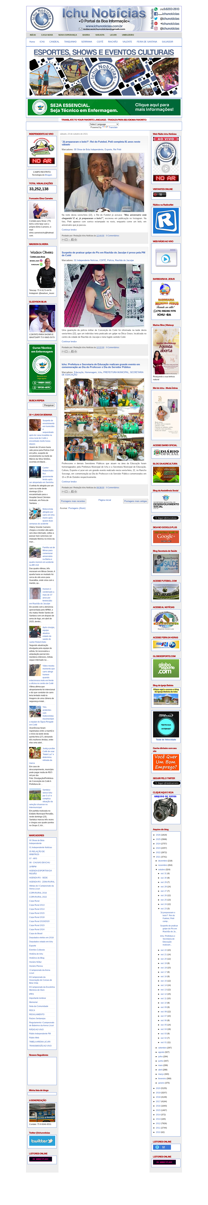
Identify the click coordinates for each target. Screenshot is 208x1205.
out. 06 (164, 1020)
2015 (158, 1110)
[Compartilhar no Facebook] (72, 239)
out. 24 (164, 904)
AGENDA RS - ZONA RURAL (42, 882)
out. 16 (164, 976)
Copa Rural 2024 (37, 929)
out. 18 (164, 968)
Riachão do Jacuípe (124, 260)
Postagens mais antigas (135, 501)
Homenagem (91, 372)
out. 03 (164, 1033)
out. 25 (164, 900)
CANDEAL (54, 42)
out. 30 (164, 878)
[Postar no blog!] (66, 239)
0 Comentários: (112, 236)
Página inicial (104, 500)
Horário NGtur (35, 962)
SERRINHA (86, 42)
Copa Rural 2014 (37, 909)
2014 (158, 1115)
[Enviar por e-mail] (63, 239)
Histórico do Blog (36, 958)
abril (160, 1070)
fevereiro (162, 1078)
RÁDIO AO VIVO (36, 1029)
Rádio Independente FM (40, 1033)
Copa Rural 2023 (37, 925)
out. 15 (164, 981)
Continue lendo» (69, 230)
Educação (79, 372)
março (161, 1074)
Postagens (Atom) (76, 508)
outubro (162, 869)
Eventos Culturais (37, 950)
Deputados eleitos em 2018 (41, 937)
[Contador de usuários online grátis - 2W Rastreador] (164, 1164)
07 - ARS (33, 858)
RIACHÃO (113, 42)
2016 (158, 1106)
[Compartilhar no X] (69, 239)
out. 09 (164, 1007)
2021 (158, 857)
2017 (158, 1101)
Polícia (110, 260)
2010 (158, 1132)
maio (160, 1065)
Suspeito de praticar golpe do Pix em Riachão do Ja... (169, 929)
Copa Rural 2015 (37, 913)
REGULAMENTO (36, 1014)
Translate (113, 127)
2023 (158, 848)
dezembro (163, 861)
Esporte (32, 946)
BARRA (86, 35)
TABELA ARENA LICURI (39, 1042)
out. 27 (164, 891)
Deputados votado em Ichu (41, 942)
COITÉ (100, 42)
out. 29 (164, 882)
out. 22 (164, 950)
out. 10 (164, 1003)
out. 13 (164, 990)
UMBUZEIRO (128, 35)
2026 (158, 835)
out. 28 (164, 887)
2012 (158, 1123)
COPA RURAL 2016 (38, 893)
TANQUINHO (70, 42)
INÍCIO (33, 35)
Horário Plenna (36, 966)
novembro (163, 865)
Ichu (100, 372)
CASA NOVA (47, 35)
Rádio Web (34, 1038)
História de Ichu (36, 954)
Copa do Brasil (35, 933)
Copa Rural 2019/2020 (39, 921)
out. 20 (164, 959)
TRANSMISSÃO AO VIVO (40, 1046)
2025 (158, 839)
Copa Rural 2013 (37, 905)
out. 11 (164, 998)
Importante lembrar (37, 998)
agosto (161, 1052)
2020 (158, 1088)
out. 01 (164, 1042)
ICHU (42, 42)
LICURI (113, 35)
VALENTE (127, 42)
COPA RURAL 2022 (38, 897)
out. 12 (164, 994)
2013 (158, 1119)
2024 (158, 844)
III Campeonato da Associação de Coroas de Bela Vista (40, 980)
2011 (158, 1128)
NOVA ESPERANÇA (67, 35)
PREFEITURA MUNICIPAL (116, 372)
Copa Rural (34, 901)
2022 (158, 852)
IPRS (31, 994)
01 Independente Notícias (40, 847)
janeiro (161, 1083)
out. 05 (164, 1025)
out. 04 (164, 1029)
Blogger (48, 175)
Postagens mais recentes (73, 501)
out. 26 (164, 895)
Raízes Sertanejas (37, 1018)
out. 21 (164, 954)
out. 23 (164, 908)
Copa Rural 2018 (37, 917)
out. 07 (164, 1016)
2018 (158, 1097)
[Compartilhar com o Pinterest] (75, 239)
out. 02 (164, 1038)
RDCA (32, 1010)
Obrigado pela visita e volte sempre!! (49, 1177)
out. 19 (164, 963)
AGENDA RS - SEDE (38, 878)
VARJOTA (99, 35)
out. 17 (164, 972)
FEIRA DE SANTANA (147, 42)
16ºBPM (32, 867)
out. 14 (164, 985)
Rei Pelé (117, 149)
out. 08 (164, 1012)
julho (160, 1056)
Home (32, 42)
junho (161, 1061)
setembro (162, 1048)
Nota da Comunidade (38, 1006)
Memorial (33, 1002)
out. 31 (164, 873)
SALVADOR (167, 42)
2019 (158, 1093)
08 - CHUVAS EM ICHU (39, 862)
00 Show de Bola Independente (88, 149)
